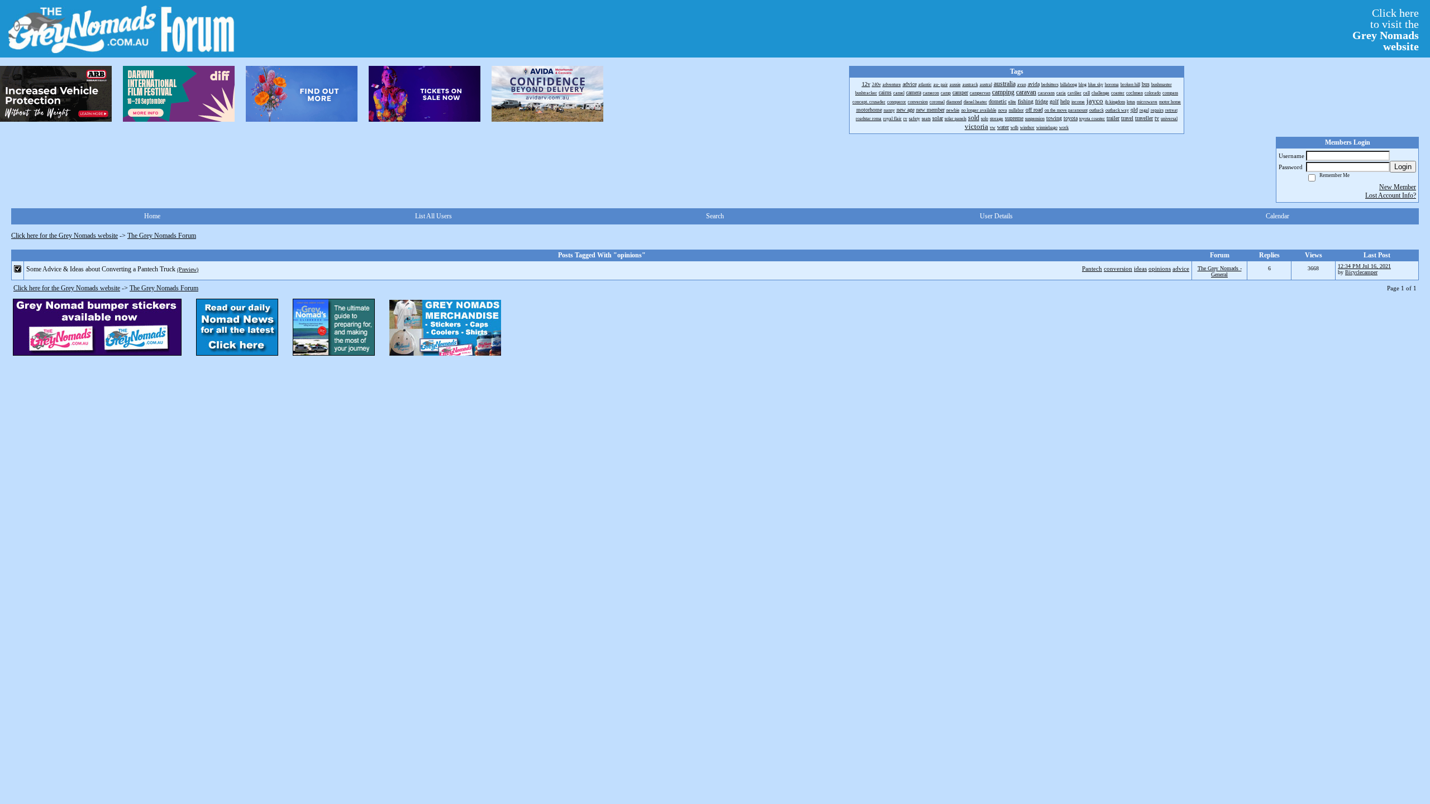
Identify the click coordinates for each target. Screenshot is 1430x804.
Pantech (1092, 268)
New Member (1397, 187)
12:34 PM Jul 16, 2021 (1364, 266)
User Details (996, 216)
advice (1180, 268)
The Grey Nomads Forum (161, 236)
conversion (1118, 268)
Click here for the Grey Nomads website (64, 236)
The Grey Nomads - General (1220, 271)
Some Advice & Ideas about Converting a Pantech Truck (100, 269)
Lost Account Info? (1390, 195)
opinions (1159, 268)
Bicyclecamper (1361, 272)
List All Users (433, 216)
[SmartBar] (56, 94)
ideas (1140, 268)
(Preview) (187, 269)
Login (1403, 166)
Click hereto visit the (1385, 29)
